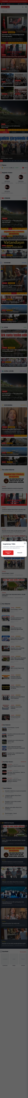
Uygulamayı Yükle (8, 552)
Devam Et (19, 552)
